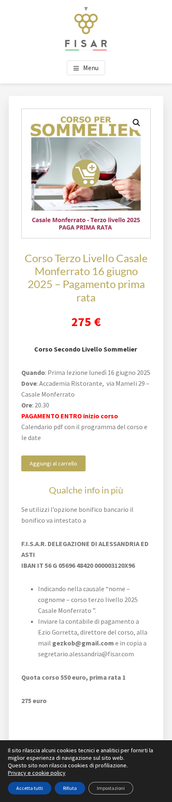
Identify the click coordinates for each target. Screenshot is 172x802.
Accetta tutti (29, 788)
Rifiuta (70, 788)
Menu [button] (91, 67)
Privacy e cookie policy (37, 773)
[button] (136, 122)
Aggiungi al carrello (53, 463)
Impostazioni (111, 788)
